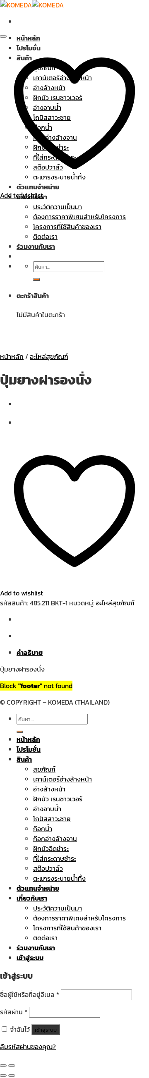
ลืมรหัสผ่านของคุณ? (28, 1047)
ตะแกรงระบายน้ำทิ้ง (59, 878)
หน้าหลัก (28, 38)
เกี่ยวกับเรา (32, 898)
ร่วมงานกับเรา (36, 948)
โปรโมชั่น (29, 749)
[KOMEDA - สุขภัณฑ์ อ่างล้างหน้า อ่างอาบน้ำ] (32, 5)
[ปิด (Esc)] (3, 1065)
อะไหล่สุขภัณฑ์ (49, 356)
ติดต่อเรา (45, 938)
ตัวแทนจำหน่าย (38, 888)
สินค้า (24, 759)
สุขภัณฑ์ (44, 769)
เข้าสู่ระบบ (46, 1029)
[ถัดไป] (11, 1075)
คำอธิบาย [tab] (30, 652)
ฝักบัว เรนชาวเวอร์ (57, 799)
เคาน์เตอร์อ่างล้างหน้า (62, 779)
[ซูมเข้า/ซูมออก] (11, 1065)
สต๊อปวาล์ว (48, 868)
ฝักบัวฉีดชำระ (51, 848)
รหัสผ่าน (13, 1012)
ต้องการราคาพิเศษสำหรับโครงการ (79, 918)
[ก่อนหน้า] (3, 1075)
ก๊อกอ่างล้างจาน (55, 839)
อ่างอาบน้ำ (47, 809)
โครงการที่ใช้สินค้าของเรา (67, 928)
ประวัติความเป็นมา (57, 908)
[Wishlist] (3, 36)
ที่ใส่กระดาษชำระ (54, 858)
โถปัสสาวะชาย (52, 819)
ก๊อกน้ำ (42, 829)
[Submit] (20, 732)
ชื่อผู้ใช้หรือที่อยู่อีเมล (29, 994)
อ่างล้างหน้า (49, 789)
